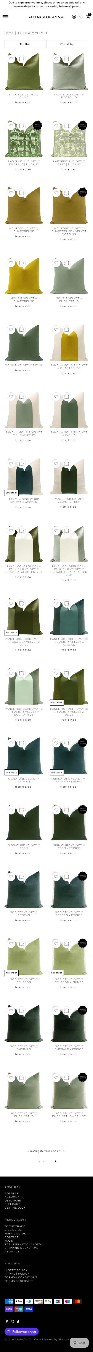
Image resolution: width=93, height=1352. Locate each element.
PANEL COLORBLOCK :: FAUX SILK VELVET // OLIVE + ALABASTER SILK (23, 569)
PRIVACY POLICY (17, 1273)
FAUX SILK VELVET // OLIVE (24, 96)
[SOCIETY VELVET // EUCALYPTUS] (24, 1090)
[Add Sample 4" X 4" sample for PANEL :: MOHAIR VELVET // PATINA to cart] (66, 396)
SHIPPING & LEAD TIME (21, 1247)
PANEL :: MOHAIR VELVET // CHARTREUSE (69, 367)
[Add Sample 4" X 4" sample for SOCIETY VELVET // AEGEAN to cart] (21, 876)
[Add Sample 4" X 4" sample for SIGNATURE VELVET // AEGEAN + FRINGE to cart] (66, 743)
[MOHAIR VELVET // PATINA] (24, 342)
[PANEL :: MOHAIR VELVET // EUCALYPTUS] (24, 409)
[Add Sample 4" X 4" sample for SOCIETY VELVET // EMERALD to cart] (21, 1010)
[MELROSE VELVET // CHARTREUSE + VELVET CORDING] (69, 205)
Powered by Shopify (55, 1339)
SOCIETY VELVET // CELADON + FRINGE (69, 981)
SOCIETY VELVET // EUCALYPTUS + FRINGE (69, 1115)
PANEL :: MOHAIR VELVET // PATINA (69, 434)
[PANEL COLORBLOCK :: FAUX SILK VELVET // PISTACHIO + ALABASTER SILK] (69, 543)
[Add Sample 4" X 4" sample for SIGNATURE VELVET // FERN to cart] (21, 810)
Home (9, 33)
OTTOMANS (13, 1200)
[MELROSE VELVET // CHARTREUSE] (24, 205)
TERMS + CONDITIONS (21, 1277)
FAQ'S (9, 1240)
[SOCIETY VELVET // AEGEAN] (24, 889)
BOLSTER (12, 1193)
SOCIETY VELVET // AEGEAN (24, 914)
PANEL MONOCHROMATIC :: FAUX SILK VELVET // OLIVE (24, 641)
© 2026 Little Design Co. (22, 1339)
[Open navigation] (5, 16)
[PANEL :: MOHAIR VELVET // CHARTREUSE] (69, 342)
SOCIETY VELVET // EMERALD (24, 1048)
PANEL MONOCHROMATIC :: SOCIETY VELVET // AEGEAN (69, 641)
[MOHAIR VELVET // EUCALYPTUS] (69, 275)
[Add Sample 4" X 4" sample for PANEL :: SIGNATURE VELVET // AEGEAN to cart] (21, 463)
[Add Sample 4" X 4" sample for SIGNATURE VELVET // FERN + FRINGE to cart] (66, 810)
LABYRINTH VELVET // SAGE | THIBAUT (69, 163)
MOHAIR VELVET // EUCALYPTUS (69, 300)
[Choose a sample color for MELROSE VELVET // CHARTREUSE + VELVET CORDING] (66, 192)
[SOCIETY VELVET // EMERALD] (24, 1023)
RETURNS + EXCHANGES (23, 1244)
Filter (26, 44)
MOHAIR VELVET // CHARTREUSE (24, 300)
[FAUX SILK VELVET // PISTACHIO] (69, 71)
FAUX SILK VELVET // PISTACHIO (69, 96)
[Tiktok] (18, 1322)
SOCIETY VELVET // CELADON (24, 981)
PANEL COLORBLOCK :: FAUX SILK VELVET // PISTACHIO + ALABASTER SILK (69, 571)
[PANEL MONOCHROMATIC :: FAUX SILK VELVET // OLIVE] (24, 616)
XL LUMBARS (14, 1196)
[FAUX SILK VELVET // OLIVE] (24, 71)
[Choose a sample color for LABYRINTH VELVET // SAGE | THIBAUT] (66, 126)
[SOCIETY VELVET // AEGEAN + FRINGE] (69, 889)
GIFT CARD (13, 1204)
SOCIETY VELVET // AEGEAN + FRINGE (69, 914)
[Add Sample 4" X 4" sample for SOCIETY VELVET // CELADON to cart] (21, 943)
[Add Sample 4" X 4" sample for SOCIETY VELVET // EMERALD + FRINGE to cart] (66, 1010)
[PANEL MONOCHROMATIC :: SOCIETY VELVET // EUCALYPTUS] (24, 686)
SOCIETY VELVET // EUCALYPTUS (24, 1115)
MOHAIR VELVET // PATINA (24, 365)
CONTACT (12, 1237)
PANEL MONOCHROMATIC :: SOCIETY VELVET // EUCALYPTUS (24, 711)
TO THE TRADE (15, 1226)
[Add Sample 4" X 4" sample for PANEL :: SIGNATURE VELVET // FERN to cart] (66, 463)
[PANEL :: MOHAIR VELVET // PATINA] (69, 409)
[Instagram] (12, 1322)
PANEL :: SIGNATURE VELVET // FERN (69, 500)
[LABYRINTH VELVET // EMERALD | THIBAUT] (24, 139)
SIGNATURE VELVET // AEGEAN (24, 780)
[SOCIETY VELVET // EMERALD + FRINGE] (69, 1023)
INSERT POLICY (16, 1270)
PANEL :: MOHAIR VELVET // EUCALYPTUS (24, 434)
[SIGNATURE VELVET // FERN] (24, 823)
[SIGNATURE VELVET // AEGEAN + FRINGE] (69, 756)
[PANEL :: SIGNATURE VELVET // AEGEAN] (24, 476)
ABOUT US (12, 1251)
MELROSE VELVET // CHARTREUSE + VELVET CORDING (69, 231)
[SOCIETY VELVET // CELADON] (24, 956)
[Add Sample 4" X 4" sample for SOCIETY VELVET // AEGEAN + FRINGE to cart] (66, 876)
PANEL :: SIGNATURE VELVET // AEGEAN (24, 501)
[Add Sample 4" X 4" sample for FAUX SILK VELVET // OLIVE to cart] (21, 59)
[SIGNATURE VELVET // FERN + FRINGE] (69, 823)
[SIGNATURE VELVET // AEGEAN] (24, 756)
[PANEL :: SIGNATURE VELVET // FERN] (69, 476)
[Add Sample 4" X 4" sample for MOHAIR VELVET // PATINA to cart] (21, 329)
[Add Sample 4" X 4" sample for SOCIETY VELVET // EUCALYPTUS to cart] (21, 1077)
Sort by (69, 44)
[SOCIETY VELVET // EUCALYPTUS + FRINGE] (69, 1090)
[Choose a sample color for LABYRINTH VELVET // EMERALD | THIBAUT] (21, 126)
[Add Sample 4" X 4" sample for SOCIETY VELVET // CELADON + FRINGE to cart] (66, 943)
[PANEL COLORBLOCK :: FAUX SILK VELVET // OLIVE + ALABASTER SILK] (24, 543)
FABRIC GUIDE (15, 1233)
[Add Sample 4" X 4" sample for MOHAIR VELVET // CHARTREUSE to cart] (21, 263)
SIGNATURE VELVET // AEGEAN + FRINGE (69, 780)
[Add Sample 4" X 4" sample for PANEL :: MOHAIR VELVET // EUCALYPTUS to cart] (21, 396)
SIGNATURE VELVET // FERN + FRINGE (69, 847)
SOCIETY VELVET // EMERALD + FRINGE (69, 1048)
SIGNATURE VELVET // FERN (24, 847)
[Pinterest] (7, 1322)
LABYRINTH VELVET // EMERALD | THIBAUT (24, 163)
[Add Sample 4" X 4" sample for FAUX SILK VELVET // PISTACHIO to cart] (66, 59)
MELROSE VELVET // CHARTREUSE (24, 230)
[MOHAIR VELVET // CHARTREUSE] (24, 275)
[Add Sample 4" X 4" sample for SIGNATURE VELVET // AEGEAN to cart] (21, 743)
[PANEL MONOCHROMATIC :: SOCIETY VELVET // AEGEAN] (69, 616)
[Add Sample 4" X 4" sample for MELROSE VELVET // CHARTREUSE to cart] (21, 192)
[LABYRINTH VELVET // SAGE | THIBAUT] (69, 139)
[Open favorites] (81, 16)
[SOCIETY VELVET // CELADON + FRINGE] (69, 956)
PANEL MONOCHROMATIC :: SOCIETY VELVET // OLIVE (69, 711)
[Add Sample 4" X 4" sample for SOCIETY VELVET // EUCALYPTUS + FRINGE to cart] (66, 1077)
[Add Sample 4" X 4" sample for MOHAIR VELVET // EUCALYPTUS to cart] (66, 263)
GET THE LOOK (15, 1207)
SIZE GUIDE (13, 1229)
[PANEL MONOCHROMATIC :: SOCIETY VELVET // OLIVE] (69, 686)
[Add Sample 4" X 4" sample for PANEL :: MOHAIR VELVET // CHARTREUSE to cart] (66, 329)
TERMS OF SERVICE (19, 1281)
